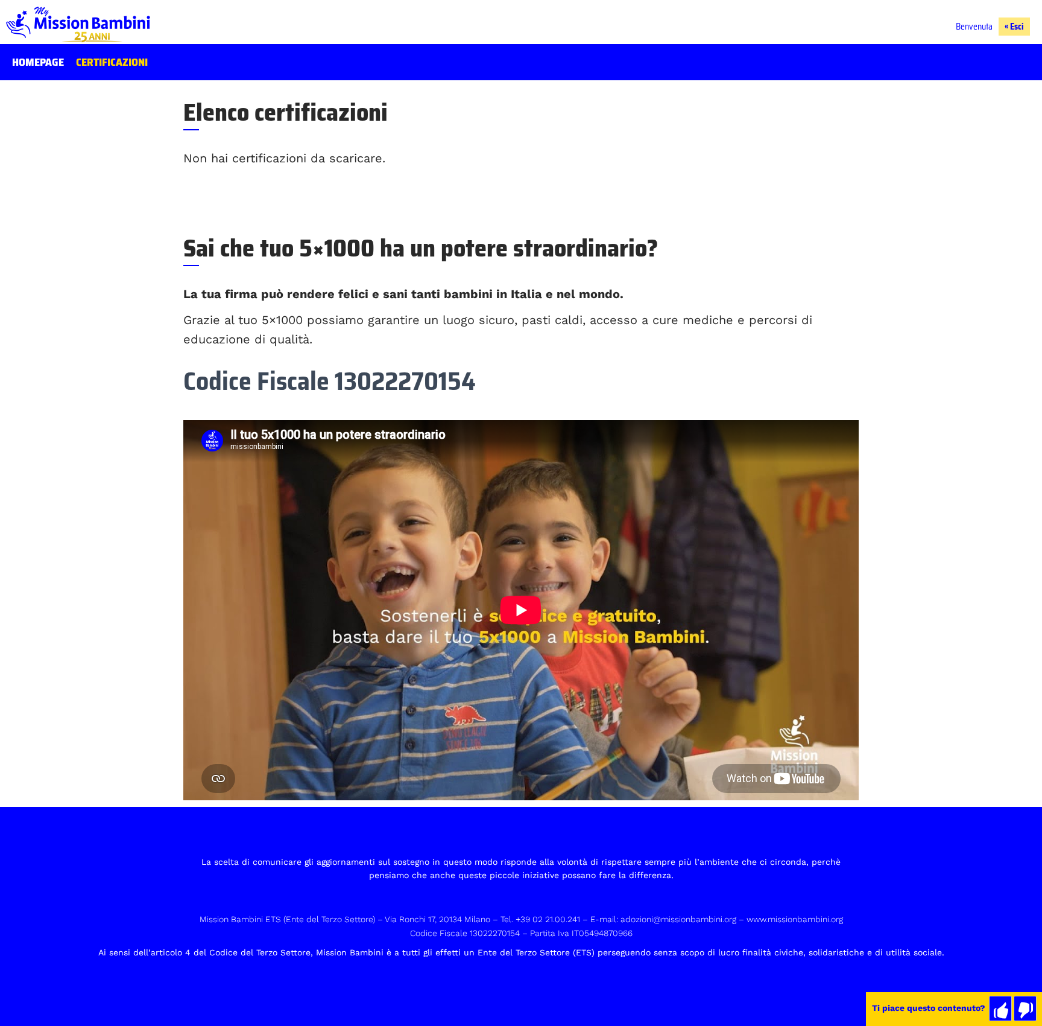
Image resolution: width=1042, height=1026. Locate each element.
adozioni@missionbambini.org (678, 919)
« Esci (1014, 26)
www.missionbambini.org (795, 919)
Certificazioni (112, 62)
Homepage (38, 62)
